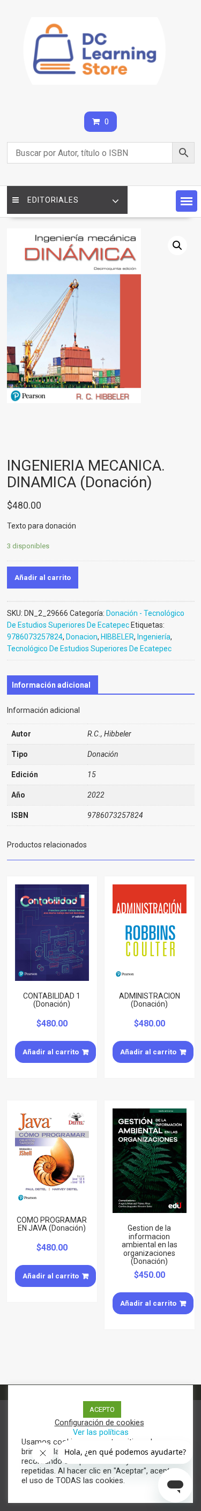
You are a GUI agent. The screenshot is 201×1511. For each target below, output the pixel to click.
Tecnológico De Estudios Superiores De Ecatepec (89, 648)
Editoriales (53, 200)
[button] (186, 201)
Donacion (82, 636)
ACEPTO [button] (102, 1409)
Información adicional (51, 685)
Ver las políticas (101, 1432)
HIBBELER (117, 636)
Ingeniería (153, 636)
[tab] (51, 685)
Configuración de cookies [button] (99, 1422)
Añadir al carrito (42, 578)
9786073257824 (35, 636)
